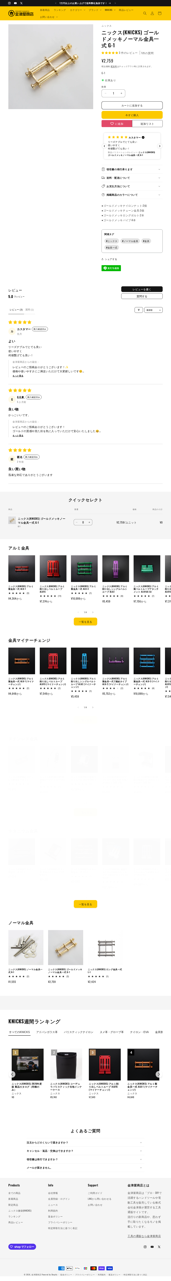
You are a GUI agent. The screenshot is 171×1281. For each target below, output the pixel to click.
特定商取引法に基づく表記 (62, 1228)
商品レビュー (15, 1222)
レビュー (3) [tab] (16, 309)
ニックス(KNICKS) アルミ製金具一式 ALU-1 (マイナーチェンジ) (21, 681)
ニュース (53, 1204)
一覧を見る (85, 621)
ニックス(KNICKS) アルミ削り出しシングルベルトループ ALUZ (115, 589)
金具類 (159, 1032)
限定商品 (13, 1204)
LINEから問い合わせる (99, 1198)
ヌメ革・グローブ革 (112, 1032)
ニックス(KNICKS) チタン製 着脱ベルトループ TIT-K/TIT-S (52, 872)
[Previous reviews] (104, 146)
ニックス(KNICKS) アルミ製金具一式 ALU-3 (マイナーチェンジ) (147, 681)
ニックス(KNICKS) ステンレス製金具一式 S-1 (21, 778)
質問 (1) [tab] (29, 309)
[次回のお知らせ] (115, 3)
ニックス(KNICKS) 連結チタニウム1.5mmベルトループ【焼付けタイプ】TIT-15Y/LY (115, 873)
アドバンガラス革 (47, 1032)
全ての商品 (14, 1193)
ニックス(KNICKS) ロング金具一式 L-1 (105, 971)
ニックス (111, 241)
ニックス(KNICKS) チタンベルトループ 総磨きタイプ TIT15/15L (146, 872)
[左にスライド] (78, 612)
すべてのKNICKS (19, 1032)
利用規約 (53, 1210)
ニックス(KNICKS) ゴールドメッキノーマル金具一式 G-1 (65, 971)
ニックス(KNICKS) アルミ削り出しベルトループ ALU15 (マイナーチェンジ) (53, 681)
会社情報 (53, 1193)
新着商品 (13, 1198)
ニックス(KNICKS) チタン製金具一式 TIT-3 (83, 870)
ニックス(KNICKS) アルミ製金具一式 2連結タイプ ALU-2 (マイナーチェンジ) (115, 681)
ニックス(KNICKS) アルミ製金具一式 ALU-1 (21, 587)
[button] (77, 9)
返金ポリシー (55, 1216)
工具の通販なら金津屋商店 (144, 1236)
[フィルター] (139, 310)
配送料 (114, 66)
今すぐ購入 (132, 115)
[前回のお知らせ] (55, 3)
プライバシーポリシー (60, 1222)
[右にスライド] (93, 612)
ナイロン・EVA (139, 1032)
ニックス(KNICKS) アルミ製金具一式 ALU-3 (83, 587)
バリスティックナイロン (78, 1032)
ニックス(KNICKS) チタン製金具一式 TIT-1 (21, 870)
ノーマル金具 (130, 241)
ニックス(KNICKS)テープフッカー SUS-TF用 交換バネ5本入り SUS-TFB (115, 779)
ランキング (14, 1216)
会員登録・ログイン (59, 1198)
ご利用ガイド (95, 1193)
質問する (142, 296)
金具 (146, 241)
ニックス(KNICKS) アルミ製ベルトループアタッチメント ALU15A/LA (146, 589)
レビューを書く (142, 289)
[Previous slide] (12, 1074)
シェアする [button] (111, 259)
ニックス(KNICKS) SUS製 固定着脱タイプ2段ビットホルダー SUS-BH (147, 779)
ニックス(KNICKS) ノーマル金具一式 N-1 (25, 971)
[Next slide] (159, 1074)
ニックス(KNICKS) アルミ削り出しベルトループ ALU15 (52, 589)
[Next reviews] (160, 146)
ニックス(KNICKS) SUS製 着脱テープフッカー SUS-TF (52, 779)
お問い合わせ (95, 1204)
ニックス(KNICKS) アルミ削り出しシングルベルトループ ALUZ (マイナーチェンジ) (83, 682)
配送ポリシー (114, 1274)
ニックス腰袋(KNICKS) (19, 1210)
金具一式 (111, 247)
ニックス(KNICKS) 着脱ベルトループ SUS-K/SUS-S (83, 778)
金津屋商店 (36, 1274)
